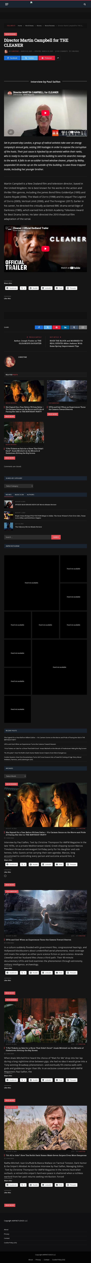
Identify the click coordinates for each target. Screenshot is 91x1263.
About (6, 1229)
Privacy (6, 1234)
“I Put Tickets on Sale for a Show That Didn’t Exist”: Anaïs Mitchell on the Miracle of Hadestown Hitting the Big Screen (24, 450)
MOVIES (9, 495)
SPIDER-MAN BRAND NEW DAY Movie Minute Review (35, 505)
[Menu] (6, 4)
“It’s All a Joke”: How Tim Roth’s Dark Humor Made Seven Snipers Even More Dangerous (35, 753)
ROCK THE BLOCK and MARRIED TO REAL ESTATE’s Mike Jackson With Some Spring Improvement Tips (66, 343)
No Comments (62, 51)
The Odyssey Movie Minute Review (28, 527)
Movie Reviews (10, 34)
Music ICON (19, 495)
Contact (6, 1238)
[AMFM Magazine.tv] (45, 4)
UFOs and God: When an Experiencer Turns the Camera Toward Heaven (67, 408)
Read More (10, 416)
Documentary (54, 403)
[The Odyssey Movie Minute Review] (8, 526)
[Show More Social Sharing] (58, 58)
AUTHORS (30, 495)
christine (15, 51)
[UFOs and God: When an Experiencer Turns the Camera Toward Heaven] (67, 391)
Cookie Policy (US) (10, 1243)
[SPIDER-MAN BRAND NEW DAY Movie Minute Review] (8, 504)
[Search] (84, 4)
